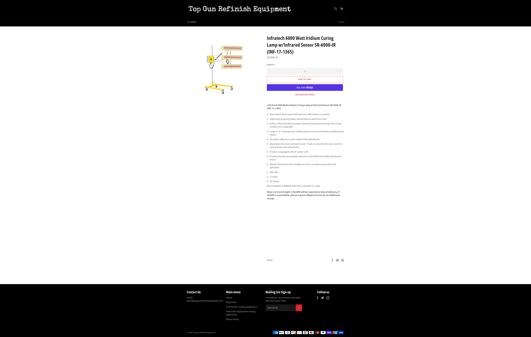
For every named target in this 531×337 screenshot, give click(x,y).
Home (229, 297)
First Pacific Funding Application (241, 307)
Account (341, 22)
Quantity (270, 65)
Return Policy (232, 319)
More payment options (305, 94)
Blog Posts (231, 302)
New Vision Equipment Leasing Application (241, 313)
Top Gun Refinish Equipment (204, 332)
